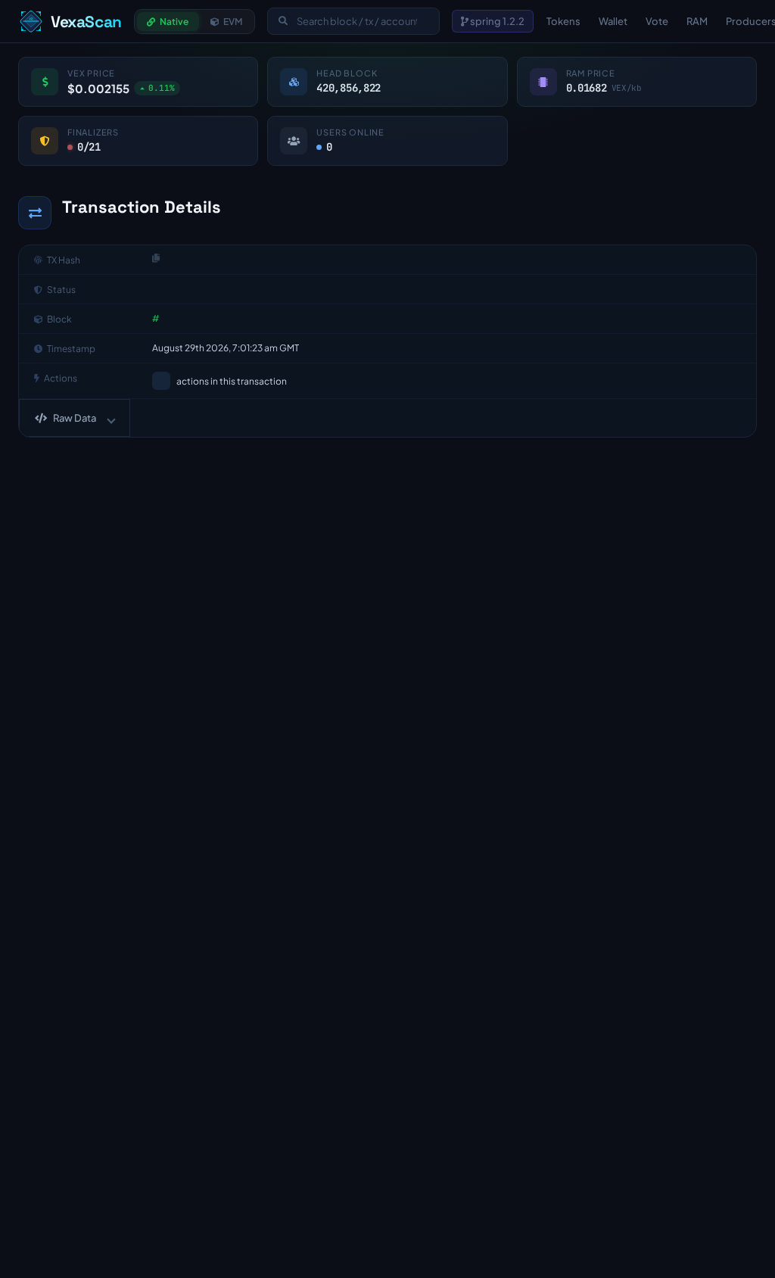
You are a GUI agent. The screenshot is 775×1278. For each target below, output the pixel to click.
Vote (657, 21)
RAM (697, 21)
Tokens (563, 21)
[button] (74, 418)
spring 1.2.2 (496, 21)
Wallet (613, 21)
